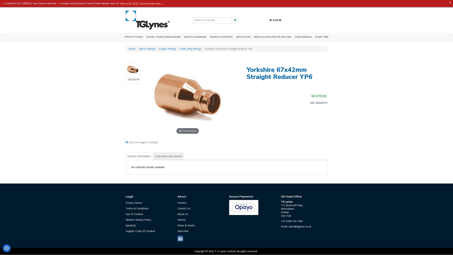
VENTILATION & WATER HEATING (272, 36)
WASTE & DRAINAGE (195, 36)
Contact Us (183, 208)
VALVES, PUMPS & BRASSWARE (163, 36)
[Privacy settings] (7, 248)
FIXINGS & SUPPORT (221, 36)
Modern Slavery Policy (138, 219)
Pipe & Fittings (147, 48)
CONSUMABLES (303, 36)
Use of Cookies (134, 214)
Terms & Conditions (137, 208)
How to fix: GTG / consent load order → (142, 3)
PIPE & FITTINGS (134, 36)
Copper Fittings (167, 48)
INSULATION (243, 36)
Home (131, 48)
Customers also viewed (168, 156)
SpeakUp (131, 225)
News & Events (186, 225)
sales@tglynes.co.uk (299, 226)
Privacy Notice (134, 202)
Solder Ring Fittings (190, 48)
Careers (181, 202)
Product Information (139, 156)
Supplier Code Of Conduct (140, 231)
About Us (182, 214)
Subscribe (182, 231)
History (181, 219)
